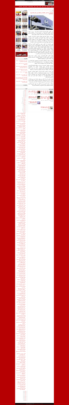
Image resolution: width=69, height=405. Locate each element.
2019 (25, 392)
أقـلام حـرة (51, 8)
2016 (25, 396)
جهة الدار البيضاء (30, 6)
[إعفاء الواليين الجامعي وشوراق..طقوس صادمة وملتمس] (18, 13)
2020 (25, 391)
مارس (24, 109)
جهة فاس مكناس (25, 6)
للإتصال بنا (40, 0)
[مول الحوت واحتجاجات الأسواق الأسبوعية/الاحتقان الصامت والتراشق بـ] (24, 40)
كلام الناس (20, 6)
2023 (25, 94)
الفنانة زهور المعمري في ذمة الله (21, 197)
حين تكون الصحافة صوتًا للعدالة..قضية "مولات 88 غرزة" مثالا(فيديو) (24, 17)
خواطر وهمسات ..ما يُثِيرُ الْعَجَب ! (21, 115)
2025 (25, 91)
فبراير (24, 110)
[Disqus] (40, 122)
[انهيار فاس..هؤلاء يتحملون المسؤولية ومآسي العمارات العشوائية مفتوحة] (24, 27)
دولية (45, 6)
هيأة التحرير (43, 0)
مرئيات (48, 8)
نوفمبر (24, 99)
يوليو (24, 104)
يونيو (24, 105)
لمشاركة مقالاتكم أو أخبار (35, 0)
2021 (25, 96)
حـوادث (37, 6)
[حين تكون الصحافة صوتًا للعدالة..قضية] (25, 13)
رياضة (35, 6)
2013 (25, 400)
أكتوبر (24, 100)
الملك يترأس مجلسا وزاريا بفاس (21, 315)
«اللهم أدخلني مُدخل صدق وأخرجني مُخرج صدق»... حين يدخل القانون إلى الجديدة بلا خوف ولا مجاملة (21, 78)
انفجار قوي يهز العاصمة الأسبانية (21, 318)
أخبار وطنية (48, 6)
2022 (25, 95)
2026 (25, 90)
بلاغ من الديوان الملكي (22, 173)
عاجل (40, 6)
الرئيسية (52, 6)
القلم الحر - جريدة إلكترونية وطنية (38, 403)
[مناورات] (24, 20)
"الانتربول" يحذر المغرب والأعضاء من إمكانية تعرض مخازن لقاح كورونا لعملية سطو (41, 13)
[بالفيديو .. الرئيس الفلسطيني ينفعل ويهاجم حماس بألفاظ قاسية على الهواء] (24, 33)
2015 (25, 397)
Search (16, 0)
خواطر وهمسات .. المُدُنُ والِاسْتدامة (20, 134)
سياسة (43, 6)
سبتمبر (24, 101)
